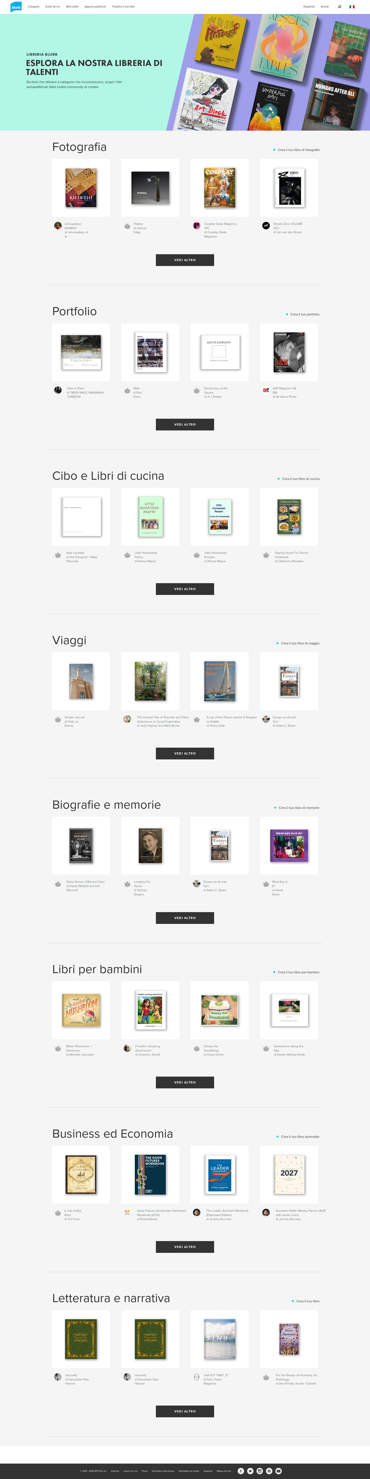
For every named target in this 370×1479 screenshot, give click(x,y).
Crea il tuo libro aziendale (300, 1137)
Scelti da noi (52, 6)
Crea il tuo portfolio (305, 314)
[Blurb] (15, 8)
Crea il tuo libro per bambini (298, 972)
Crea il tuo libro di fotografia (298, 150)
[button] (352, 7)
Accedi (325, 6)
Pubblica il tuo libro (123, 6)
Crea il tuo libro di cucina (300, 479)
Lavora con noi (130, 1471)
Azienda (115, 1471)
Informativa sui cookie (189, 1471)
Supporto (208, 1471)
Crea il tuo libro (308, 1301)
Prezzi (145, 1471)
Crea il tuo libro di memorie (299, 808)
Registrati (309, 6)
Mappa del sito (224, 1471)
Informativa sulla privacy (163, 1471)
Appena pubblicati (95, 6)
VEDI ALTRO (185, 260)
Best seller (72, 6)
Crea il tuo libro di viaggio (300, 643)
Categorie (33, 6)
